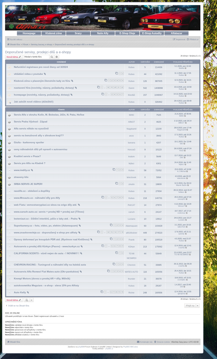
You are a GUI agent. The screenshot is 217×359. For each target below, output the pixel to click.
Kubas (131, 67)
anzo (131, 136)
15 (111, 232)
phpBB (81, 347)
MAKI (131, 115)
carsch (132, 212)
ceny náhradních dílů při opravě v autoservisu (40, 149)
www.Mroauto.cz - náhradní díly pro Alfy (37, 197)
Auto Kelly (20, 292)
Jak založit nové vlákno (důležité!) (33, 101)
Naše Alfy (102, 33)
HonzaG (131, 149)
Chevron (131, 265)
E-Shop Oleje (127, 33)
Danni (131, 88)
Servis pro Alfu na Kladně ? (29, 163)
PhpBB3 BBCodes (130, 347)
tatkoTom (181, 227)
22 (122, 87)
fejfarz (131, 163)
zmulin (132, 184)
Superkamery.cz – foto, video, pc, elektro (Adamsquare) (46, 225)
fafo (181, 144)
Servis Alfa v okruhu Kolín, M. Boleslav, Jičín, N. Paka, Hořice (49, 114)
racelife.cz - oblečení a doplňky (32, 191)
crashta (181, 248)
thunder (131, 279)
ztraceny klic (21, 177)
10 (122, 292)
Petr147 (131, 205)
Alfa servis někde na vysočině (31, 128)
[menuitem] (192, 39)
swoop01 (181, 199)
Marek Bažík (181, 185)
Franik (131, 240)
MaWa (181, 68)
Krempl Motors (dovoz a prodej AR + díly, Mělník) (42, 278)
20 (115, 87)
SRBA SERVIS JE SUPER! (28, 184)
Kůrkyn (131, 247)
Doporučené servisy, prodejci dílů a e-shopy (38, 52)
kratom (131, 156)
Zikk (181, 157)
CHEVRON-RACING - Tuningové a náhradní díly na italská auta (50, 264)
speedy (181, 234)
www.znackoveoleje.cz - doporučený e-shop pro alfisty (45, 232)
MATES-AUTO (131, 272)
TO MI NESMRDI (131, 255)
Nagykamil (131, 129)
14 (108, 232)
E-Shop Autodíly (152, 33)
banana (131, 143)
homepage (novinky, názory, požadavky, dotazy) (42, 94)
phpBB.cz (109, 349)
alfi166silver (131, 233)
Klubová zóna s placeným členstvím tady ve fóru (42, 80)
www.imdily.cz (22, 170)
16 (115, 232)
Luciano (131, 219)
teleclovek (131, 177)
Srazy (78, 33)
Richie (131, 293)
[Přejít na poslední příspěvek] (186, 68)
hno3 (181, 150)
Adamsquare (131, 226)
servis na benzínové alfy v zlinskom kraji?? (39, 135)
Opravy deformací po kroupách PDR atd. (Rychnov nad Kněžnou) (51, 239)
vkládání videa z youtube (28, 74)
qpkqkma (181, 294)
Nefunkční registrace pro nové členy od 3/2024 (41, 67)
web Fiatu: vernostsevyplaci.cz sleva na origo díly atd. (45, 204)
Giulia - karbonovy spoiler (29, 142)
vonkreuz (181, 213)
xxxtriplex (181, 280)
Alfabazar (176, 33)
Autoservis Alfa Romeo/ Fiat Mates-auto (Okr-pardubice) (46, 271)
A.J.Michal (181, 171)
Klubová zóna (53, 33)
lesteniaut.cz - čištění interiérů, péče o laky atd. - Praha (45, 218)
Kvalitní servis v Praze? (27, 156)
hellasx (181, 192)
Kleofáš (131, 95)
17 (119, 232)
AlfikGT (131, 122)
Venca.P (181, 206)
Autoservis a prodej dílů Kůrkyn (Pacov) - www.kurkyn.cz (47, 246)
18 (108, 87)
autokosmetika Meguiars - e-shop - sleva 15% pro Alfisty (46, 285)
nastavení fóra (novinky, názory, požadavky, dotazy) (44, 87)
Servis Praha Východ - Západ (30, 121)
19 (111, 87)
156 (181, 287)
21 (119, 87)
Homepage (29, 33)
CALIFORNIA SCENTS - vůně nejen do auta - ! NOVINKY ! (46, 253)
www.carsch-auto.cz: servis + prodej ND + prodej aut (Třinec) (49, 211)
